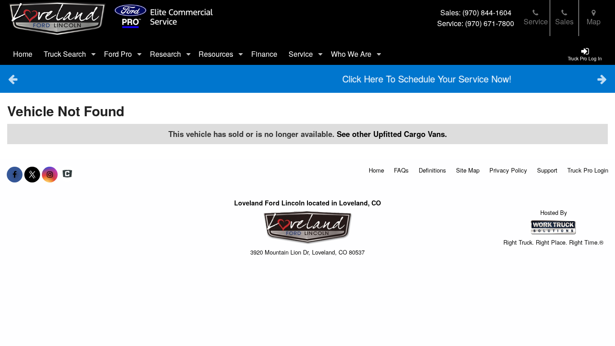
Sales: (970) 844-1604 (475, 12)
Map (594, 21)
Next (602, 78)
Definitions (432, 170)
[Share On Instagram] (50, 174)
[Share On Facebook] (15, 174)
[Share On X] (32, 174)
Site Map (467, 170)
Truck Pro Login (587, 170)
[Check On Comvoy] (67, 174)
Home (22, 54)
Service (536, 21)
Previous (12, 78)
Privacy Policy (508, 170)
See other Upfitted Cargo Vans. (392, 133)
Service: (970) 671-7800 (475, 23)
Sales (564, 21)
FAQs (401, 170)
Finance (264, 54)
